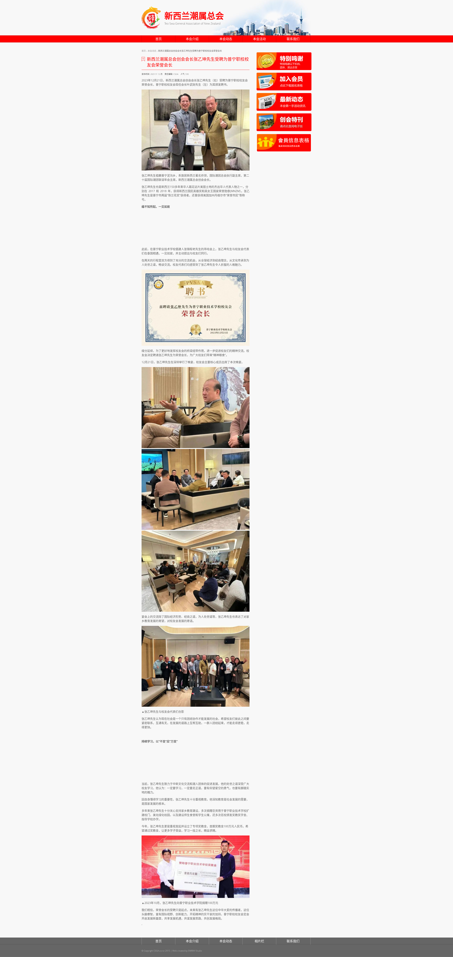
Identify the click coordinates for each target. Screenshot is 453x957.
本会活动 (259, 39)
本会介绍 (192, 39)
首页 (158, 39)
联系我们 (293, 39)
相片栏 (259, 941)
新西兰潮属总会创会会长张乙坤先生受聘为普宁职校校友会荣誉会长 (190, 50)
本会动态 (225, 39)
